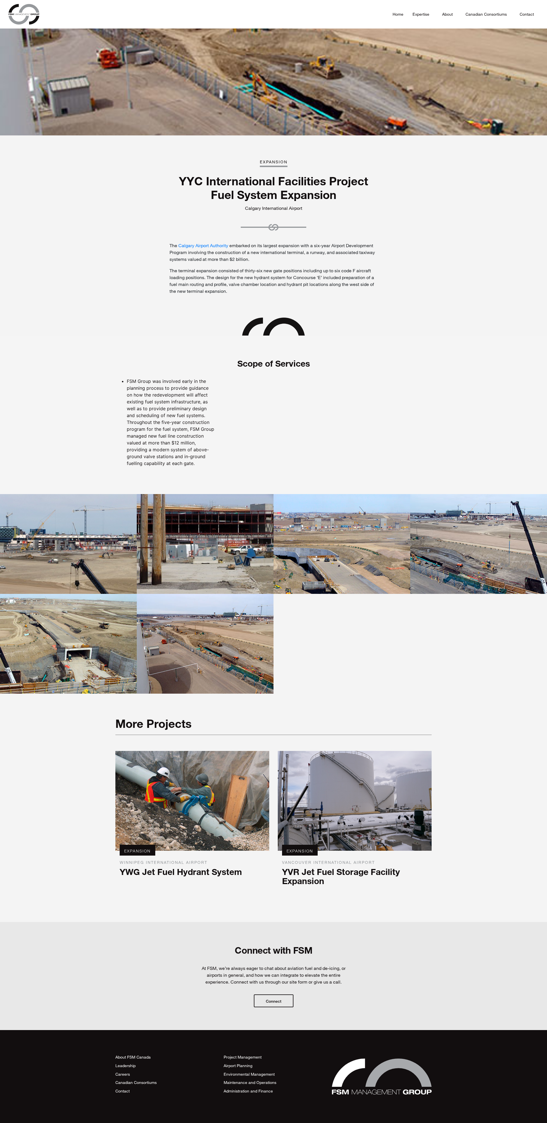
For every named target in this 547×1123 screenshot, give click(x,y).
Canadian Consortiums (136, 1082)
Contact (527, 14)
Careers (122, 1074)
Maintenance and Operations (250, 1082)
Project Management (243, 1057)
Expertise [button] (421, 14)
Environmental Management (249, 1074)
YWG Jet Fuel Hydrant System (181, 871)
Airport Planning (238, 1065)
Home (398, 14)
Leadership (125, 1065)
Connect (273, 1001)
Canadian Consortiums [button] (487, 14)
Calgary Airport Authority (203, 245)
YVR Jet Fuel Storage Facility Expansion (341, 876)
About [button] (448, 14)
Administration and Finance (248, 1091)
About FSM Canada (133, 1057)
